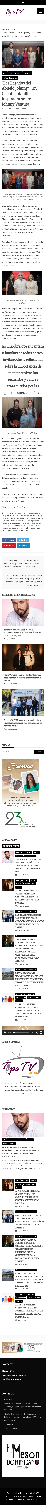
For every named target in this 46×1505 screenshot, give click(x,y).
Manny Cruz (31, 523)
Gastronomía (21, 997)
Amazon (8, 513)
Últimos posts (11, 846)
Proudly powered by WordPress (19, 1496)
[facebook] (12, 1100)
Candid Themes (32, 1499)
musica (23, 525)
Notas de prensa (10, 78)
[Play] (5, 1032)
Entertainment (15, 73)
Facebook (9, 540)
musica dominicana (34, 525)
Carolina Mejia (24, 513)
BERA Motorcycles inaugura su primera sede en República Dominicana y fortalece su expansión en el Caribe (29, 979)
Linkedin (24, 545)
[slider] (21, 1032)
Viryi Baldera (23, 530)
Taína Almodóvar (12, 530)
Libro (41, 518)
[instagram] (27, 1100)
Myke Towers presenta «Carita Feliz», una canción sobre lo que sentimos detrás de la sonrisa (22, 678)
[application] (23, 1030)
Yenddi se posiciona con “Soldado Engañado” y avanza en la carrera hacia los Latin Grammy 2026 (22, 632)
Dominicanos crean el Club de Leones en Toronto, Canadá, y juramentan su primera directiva (22, 1407)
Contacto (8, 1399)
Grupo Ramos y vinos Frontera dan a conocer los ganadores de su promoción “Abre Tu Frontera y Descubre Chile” (21, 563)
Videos (18, 887)
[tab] (11, 846)
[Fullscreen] (41, 1032)
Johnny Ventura (13, 518)
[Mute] (37, 1032)
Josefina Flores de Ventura (29, 518)
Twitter (23, 540)
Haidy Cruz (6, 516)
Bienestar (24, 880)
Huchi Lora (14, 516)
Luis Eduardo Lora (19, 523)
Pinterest (9, 545)
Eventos (27, 73)
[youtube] (34, 1100)
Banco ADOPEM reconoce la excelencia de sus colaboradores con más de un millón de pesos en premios (23, 723)
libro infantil (6, 521)
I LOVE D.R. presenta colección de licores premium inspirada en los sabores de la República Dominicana (29, 1010)
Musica (18, 856)
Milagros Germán (14, 525)
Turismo (19, 1001)
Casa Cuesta (34, 513)
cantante (15, 513)
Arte (5, 73)
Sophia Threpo (18, 528)
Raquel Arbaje (7, 528)
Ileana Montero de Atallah (28, 516)
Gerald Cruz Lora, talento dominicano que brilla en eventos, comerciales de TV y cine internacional (22, 1417)
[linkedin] (19, 1100)
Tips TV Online (10, 1428)
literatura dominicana (18, 521)
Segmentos (9, 1424)
